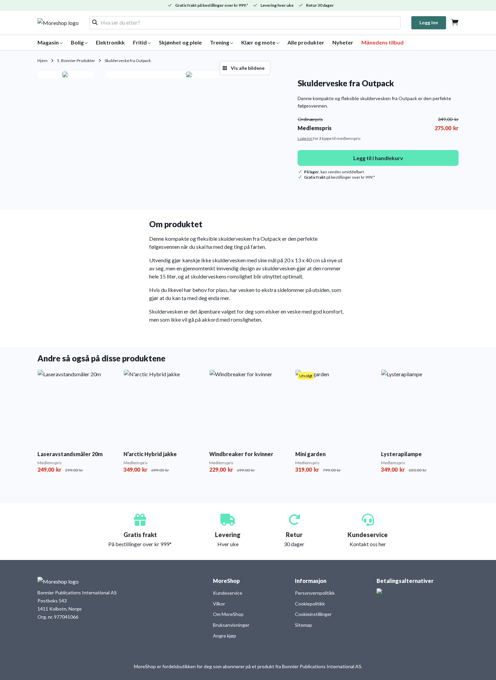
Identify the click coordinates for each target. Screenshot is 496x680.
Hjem (42, 60)
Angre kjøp (224, 636)
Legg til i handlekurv (378, 158)
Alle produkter (305, 42)
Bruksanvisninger (231, 625)
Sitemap (303, 625)
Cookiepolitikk (310, 604)
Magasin (48, 42)
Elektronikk (110, 42)
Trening (219, 42)
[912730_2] (65, 74)
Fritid (140, 42)
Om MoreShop (228, 614)
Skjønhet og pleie (180, 42)
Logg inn (428, 22)
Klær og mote (258, 42)
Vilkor (219, 604)
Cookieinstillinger (313, 614)
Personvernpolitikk (315, 593)
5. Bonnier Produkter (76, 60)
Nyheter (342, 42)
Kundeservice (227, 593)
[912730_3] (189, 74)
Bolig (77, 42)
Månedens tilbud (382, 42)
